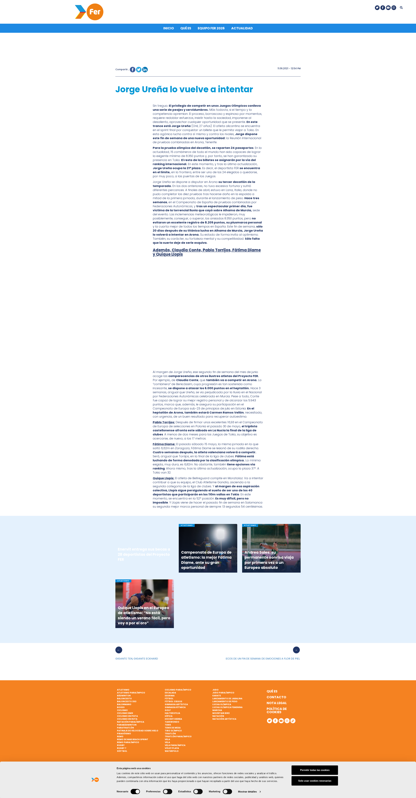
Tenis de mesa (173, 727)
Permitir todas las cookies (315, 770)
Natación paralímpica (130, 721)
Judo (215, 689)
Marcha (217, 710)
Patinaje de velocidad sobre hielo (137, 730)
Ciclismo (122, 710)
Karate (216, 695)
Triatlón (170, 733)
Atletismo (123, 689)
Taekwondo (172, 721)
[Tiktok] (292, 720)
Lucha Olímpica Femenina (227, 707)
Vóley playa (172, 748)
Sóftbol (122, 751)
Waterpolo (172, 751)
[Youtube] (388, 7)
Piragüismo (124, 733)
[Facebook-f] (382, 7)
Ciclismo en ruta (127, 719)
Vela (167, 739)
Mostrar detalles (247, 791)
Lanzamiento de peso (224, 701)
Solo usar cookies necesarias (314, 780)
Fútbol (169, 698)
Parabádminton (126, 724)
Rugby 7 (121, 748)
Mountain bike (221, 713)
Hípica (168, 716)
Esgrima (170, 695)
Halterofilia (172, 713)
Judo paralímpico (223, 692)
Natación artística (224, 719)
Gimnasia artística (176, 704)
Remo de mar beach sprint (132, 739)
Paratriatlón (125, 727)
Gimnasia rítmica (175, 707)
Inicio (168, 28)
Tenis (168, 724)
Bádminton (124, 695)
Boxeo (121, 707)
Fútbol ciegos (173, 701)
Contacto (276, 697)
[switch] (167, 791)
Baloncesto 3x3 (126, 701)
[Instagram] (393, 7)
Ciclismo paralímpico (178, 689)
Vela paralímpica (175, 745)
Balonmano (124, 704)
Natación (218, 716)
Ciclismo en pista (127, 716)
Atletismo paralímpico (131, 692)
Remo (120, 736)
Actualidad (242, 28)
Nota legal (277, 703)
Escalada (170, 692)
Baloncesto (124, 698)
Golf (168, 710)
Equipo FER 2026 (211, 28)
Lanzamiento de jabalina (227, 698)
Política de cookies (277, 710)
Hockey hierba (173, 719)
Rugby (120, 745)
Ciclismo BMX (125, 713)
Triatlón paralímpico (178, 736)
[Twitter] (377, 7)
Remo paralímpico (128, 742)
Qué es (185, 28)
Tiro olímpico (173, 730)
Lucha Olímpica (221, 704)
